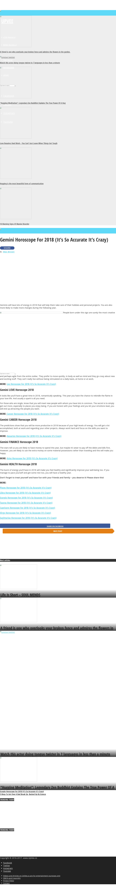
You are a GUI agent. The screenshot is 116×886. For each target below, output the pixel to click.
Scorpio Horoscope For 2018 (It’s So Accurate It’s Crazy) (26, 497)
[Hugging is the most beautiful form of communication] (16, 178)
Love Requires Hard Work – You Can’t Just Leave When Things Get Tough (28, 143)
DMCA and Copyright (12, 878)
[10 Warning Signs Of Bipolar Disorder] (16, 218)
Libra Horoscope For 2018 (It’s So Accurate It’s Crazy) (25, 492)
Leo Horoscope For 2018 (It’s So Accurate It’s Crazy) (31, 384)
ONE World (7, 60)
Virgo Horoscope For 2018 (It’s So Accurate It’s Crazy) (25, 512)
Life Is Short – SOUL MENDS (20, 594)
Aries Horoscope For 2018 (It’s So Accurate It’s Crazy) (32, 458)
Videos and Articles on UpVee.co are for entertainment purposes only (31, 875)
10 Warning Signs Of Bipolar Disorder (14, 224)
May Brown (8, 252)
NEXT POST (57, 531)
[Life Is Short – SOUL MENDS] (18, 588)
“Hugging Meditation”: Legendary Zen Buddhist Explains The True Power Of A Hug (33, 103)
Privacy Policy (8, 880)
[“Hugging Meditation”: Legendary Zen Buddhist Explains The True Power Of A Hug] (16, 97)
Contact (6, 883)
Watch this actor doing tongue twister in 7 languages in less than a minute (30, 62)
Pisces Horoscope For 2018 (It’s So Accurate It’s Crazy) (26, 487)
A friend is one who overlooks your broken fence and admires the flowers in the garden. (35, 51)
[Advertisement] (58, 4)
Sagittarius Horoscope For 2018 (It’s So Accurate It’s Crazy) (28, 517)
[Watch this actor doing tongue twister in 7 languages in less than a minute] (7, 57)
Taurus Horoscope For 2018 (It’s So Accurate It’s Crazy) (26, 502)
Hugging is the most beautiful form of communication (22, 183)
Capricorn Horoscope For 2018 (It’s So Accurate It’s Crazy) (27, 507)
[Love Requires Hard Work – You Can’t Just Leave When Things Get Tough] (16, 137)
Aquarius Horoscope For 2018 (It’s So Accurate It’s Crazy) (34, 436)
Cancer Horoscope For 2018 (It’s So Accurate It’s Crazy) (32, 413)
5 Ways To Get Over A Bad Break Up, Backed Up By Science (23, 794)
